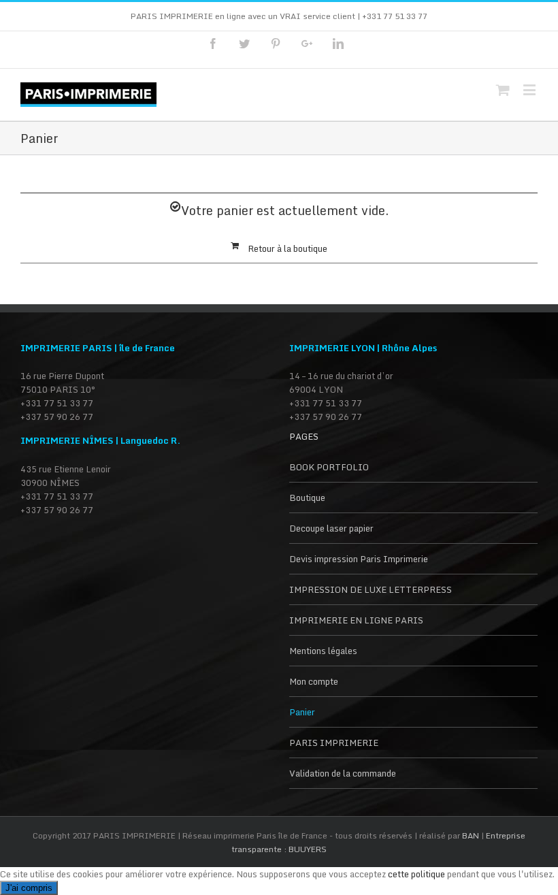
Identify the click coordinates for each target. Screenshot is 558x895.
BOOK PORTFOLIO (329, 467)
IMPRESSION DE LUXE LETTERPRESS (370, 589)
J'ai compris (28, 888)
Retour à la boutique (287, 248)
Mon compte (313, 681)
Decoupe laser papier (331, 528)
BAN (471, 835)
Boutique (307, 497)
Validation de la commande (342, 773)
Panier (302, 711)
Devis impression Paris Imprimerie (358, 558)
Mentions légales (323, 650)
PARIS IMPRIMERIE (333, 742)
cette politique (416, 873)
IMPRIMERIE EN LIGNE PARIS (356, 620)
